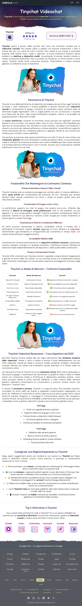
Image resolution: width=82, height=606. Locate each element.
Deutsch (23, 580)
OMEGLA (10, 2)
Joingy (56, 559)
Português (58, 580)
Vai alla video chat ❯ (61, 36)
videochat (75, 229)
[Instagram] (34, 598)
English (7, 580)
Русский (74, 580)
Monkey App (25, 559)
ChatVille (72, 559)
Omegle (10, 554)
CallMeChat (25, 564)
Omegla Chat (50, 602)
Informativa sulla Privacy (29, 592)
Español (31, 580)
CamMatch (10, 564)
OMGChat (56, 569)
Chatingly (9, 569)
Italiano (40, 580)
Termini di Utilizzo (62, 590)
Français (49, 580)
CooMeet (25, 554)
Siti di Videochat (33, 590)
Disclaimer (47, 592)
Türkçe (15, 580)
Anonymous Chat (25, 570)
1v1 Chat (72, 554)
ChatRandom (57, 554)
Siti (77, 3)
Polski (67, 580)
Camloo (10, 559)
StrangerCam (41, 554)
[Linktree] (54, 598)
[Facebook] (28, 598)
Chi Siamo (47, 590)
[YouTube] (48, 598)
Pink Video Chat (72, 564)
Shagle (41, 559)
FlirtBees (41, 564)
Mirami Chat (72, 569)
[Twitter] (38, 598)
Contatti (59, 592)
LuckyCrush (56, 564)
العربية (41, 584)
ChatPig (41, 569)
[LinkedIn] (44, 598)
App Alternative (16, 590)
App (71, 3)
